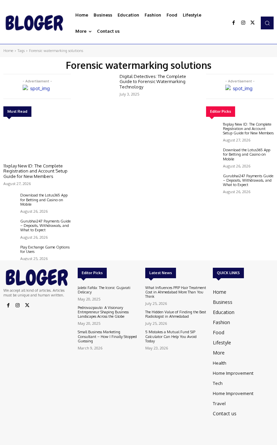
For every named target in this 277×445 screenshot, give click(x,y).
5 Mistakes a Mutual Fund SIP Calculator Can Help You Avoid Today (171, 336)
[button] (267, 23)
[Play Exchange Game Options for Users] (10, 252)
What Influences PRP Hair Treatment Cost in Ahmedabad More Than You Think (175, 292)
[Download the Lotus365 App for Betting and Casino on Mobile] (10, 200)
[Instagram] (243, 23)
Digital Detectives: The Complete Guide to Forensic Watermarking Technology (153, 81)
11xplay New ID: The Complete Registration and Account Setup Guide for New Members (35, 171)
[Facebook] (233, 23)
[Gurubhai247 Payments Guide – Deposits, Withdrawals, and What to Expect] (10, 226)
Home (8, 50)
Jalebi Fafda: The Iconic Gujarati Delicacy (104, 289)
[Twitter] (252, 23)
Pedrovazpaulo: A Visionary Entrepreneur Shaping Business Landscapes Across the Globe (103, 312)
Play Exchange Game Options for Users (45, 249)
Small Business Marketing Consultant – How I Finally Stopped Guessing (107, 336)
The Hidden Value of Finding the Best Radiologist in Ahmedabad (175, 314)
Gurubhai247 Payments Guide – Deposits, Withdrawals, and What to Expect (45, 225)
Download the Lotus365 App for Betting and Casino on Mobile (44, 199)
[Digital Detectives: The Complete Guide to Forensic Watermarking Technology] (96, 88)
